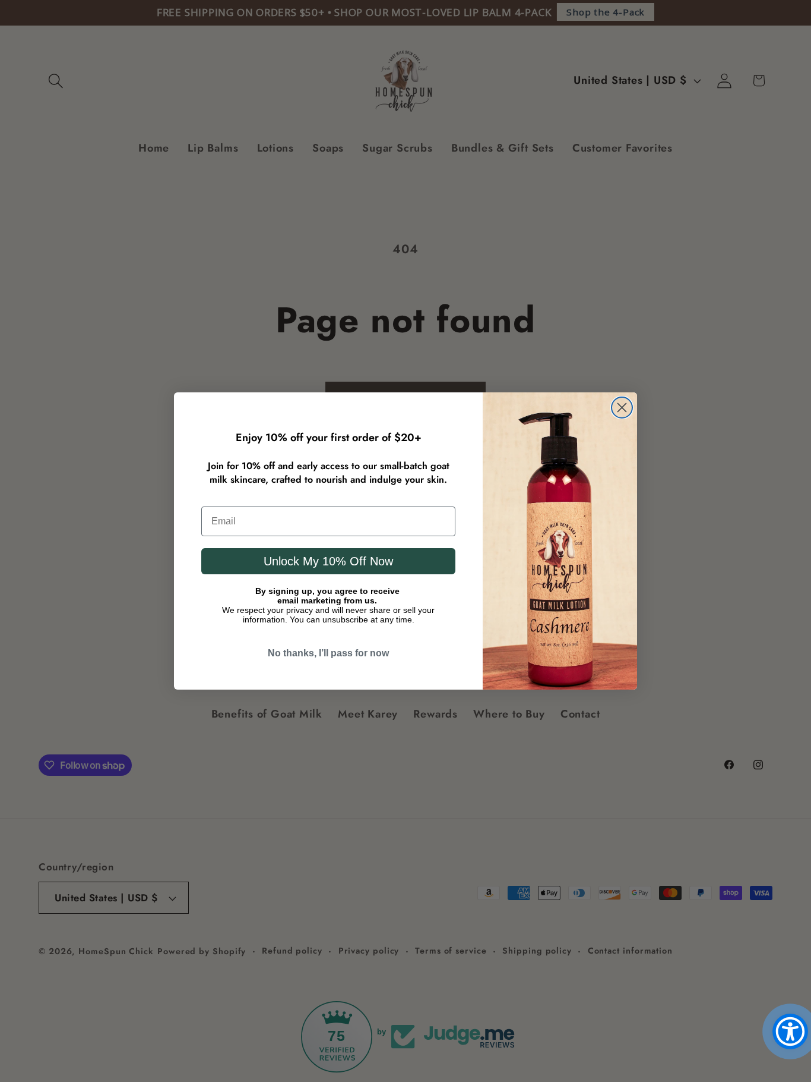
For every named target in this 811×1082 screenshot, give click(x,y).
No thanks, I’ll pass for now (328, 653)
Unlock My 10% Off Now (328, 561)
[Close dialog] (622, 407)
